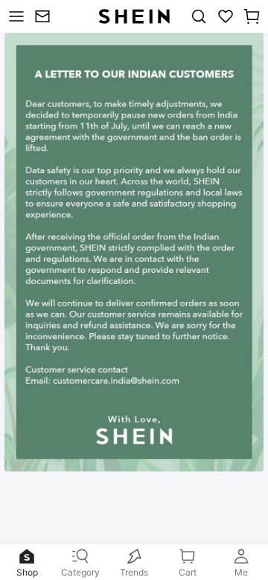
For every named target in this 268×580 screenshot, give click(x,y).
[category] (14, 16)
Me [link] (241, 572)
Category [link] (80, 572)
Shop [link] (27, 572)
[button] (252, 16)
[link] (44, 16)
